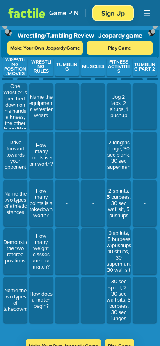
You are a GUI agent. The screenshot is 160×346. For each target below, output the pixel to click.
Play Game (119, 47)
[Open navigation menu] (146, 13)
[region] (80, 180)
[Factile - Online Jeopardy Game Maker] (26, 13)
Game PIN (64, 13)
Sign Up (113, 13)
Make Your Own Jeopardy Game (45, 47)
